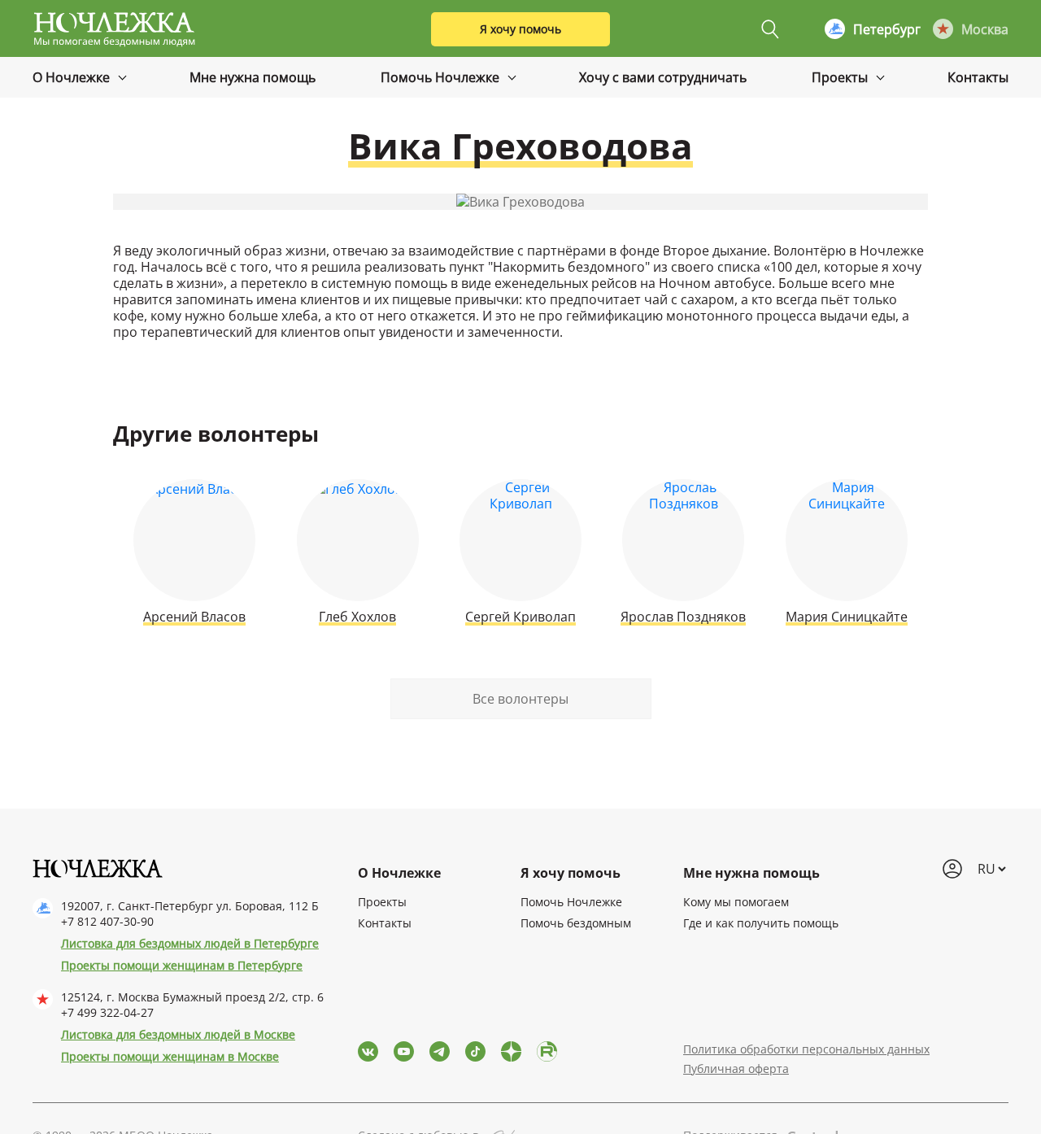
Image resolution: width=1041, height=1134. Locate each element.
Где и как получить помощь (760, 923)
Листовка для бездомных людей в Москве (178, 1034)
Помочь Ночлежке (442, 77)
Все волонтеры (520, 699)
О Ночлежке (73, 77)
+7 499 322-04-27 (107, 1012)
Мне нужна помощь (252, 77)
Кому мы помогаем (736, 901)
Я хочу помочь (520, 29)
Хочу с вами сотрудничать (663, 77)
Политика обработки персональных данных (806, 1049)
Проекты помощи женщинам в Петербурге (182, 965)
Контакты (977, 77)
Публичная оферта (736, 1068)
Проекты (841, 77)
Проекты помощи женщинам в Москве (170, 1056)
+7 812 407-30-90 (107, 921)
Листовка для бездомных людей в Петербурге (190, 943)
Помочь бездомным (575, 923)
